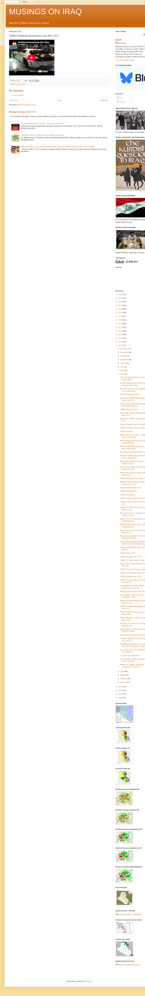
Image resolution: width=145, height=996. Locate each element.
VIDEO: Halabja (126, 431)
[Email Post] (25, 80)
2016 (120, 331)
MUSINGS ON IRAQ (45, 11)
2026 (120, 294)
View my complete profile (125, 60)
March (123, 675)
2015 (120, 334)
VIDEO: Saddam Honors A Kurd (132, 428)
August (123, 363)
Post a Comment (18, 95)
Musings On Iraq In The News (22, 111)
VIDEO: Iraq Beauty (127, 494)
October (123, 356)
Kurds (24, 84)
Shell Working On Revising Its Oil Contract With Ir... (132, 441)
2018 (120, 323)
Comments (122, 101)
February (123, 678)
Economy (18, 84)
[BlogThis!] (32, 81)
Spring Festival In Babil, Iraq (130, 487)
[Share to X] (34, 81)
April (122, 671)
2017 (120, 327)
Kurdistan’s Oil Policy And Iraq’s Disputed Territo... (132, 462)
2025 (120, 298)
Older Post (104, 100)
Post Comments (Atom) (27, 104)
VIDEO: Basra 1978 (127, 553)
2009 (120, 694)
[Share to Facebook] (36, 81)
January (123, 682)
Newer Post (14, 100)
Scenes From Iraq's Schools (130, 394)
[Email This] (30, 81)
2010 (120, 690)
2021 (120, 312)
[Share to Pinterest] (38, 81)
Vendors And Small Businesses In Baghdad (132, 548)
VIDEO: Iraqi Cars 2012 (129, 409)
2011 (120, 686)
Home (59, 100)
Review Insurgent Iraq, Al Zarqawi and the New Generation (42, 123)
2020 (120, 316)
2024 (120, 301)
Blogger (89, 981)
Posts (120, 97)
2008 (120, 697)
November (124, 352)
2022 (120, 309)
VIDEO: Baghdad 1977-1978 (130, 556)
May (122, 374)
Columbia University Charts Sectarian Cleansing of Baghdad (42, 135)
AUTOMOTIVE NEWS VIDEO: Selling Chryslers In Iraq (132, 586)
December (124, 348)
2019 (120, 320)
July (122, 367)
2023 (120, 305)
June (122, 370)
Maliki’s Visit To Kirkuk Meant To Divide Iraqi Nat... (132, 520)
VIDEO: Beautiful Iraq (128, 491)
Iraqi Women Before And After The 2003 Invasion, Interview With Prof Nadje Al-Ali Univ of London (57, 146)
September (124, 359)
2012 (120, 345)
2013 (120, 341)
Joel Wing (122, 43)
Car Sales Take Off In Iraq (129, 655)
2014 (120, 338)
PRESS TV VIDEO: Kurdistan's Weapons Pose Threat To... (132, 665)
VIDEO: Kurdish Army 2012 (130, 576)
